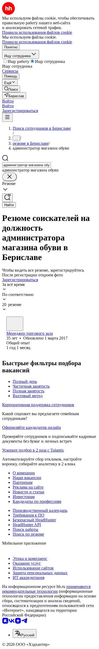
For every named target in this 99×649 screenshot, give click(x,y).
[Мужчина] (14, 324)
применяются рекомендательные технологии (46, 589)
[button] (8, 101)
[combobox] (26, 165)
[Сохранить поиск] (7, 197)
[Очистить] (9, 177)
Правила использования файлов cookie (37, 42)
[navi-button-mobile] (7, 117)
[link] (11, 89)
